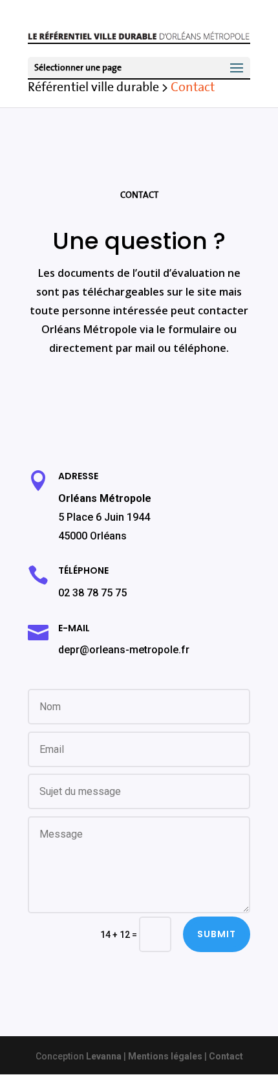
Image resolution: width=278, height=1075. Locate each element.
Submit (216, 934)
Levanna (104, 1056)
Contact (226, 1056)
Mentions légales (165, 1056)
